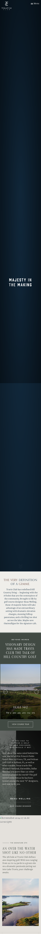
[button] (37, 692)
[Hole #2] (20, 691)
